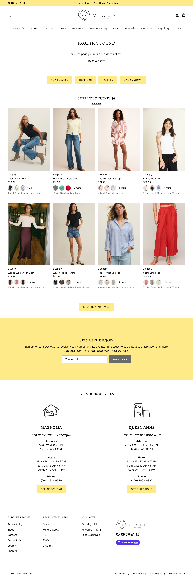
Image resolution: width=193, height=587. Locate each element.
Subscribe (120, 359)
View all (96, 103)
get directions (141, 489)
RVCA (46, 540)
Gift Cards (130, 28)
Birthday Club (89, 524)
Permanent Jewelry (98, 28)
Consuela (48, 524)
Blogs (11, 529)
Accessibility (15, 524)
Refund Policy (139, 573)
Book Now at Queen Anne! (107, 3)
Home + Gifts (78, 28)
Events (116, 28)
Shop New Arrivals (96, 306)
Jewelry (108, 80)
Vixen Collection (24, 573)
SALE (178, 28)
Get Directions (51, 489)
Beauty (62, 28)
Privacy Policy (122, 573)
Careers (12, 534)
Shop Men (85, 80)
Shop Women (59, 80)
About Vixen (146, 28)
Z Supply (48, 545)
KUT (45, 534)
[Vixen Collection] (96, 15)
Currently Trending (96, 98)
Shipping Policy (157, 573)
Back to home (96, 60)
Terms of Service (177, 573)
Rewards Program (92, 529)
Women (33, 28)
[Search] (9, 15)
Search (12, 545)
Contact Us (14, 540)
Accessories (48, 28)
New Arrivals (18, 28)
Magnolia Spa (164, 28)
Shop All (12, 550)
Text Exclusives (90, 534)
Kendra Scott (51, 529)
